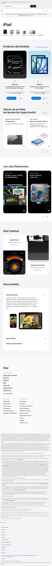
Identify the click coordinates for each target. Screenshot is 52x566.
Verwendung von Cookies (15, 562)
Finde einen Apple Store (17, 555)
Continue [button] (33, 6)
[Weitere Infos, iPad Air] (39, 66)
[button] (15, 6)
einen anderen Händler (28, 555)
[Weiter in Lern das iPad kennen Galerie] (47, 216)
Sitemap (2, 564)
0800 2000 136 (11, 556)
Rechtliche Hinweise (46, 562)
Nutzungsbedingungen (25, 562)
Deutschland (3, 558)
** (18, 93)
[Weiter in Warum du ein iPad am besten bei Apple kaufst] (47, 152)
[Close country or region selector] (50, 1)
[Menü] (50, 10)
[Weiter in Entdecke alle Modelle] (47, 103)
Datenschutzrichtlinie (5, 562)
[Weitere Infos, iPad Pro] (15, 66)
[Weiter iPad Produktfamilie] (47, 33)
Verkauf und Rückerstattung (36, 562)
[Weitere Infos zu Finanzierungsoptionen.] (15, 133)
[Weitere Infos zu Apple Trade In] (39, 133)
